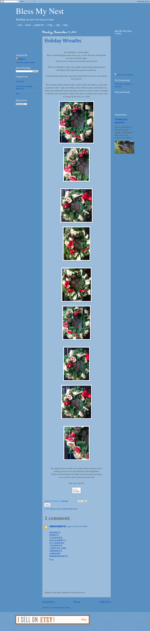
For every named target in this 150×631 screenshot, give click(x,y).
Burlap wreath (55, 508)
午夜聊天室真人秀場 (57, 548)
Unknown (21, 59)
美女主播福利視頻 (56, 543)
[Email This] (78, 501)
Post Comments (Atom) (61, 607)
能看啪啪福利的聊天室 (58, 556)
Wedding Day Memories (121, 121)
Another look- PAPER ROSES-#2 (24, 87)
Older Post (105, 602)
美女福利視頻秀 (55, 537)
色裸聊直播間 (54, 553)
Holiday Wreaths (62, 40)
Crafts (58, 25)
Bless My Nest (40, 10)
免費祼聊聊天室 (55, 551)
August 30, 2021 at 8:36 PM (77, 526)
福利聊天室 (54, 535)
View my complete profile (25, 62)
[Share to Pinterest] (86, 501)
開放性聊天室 (54, 532)
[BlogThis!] (80, 501)
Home (20, 25)
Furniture (28, 25)
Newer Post (48, 602)
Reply (51, 559)
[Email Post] (74, 501)
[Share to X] (82, 501)
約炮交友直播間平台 (57, 540)
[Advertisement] (26, 40)
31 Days (49, 25)
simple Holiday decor (70, 508)
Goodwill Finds (39, 25)
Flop (17, 93)
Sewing (65, 25)
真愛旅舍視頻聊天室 (57, 526)
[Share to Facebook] (84, 501)
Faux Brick (20, 81)
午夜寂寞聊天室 (55, 545)
